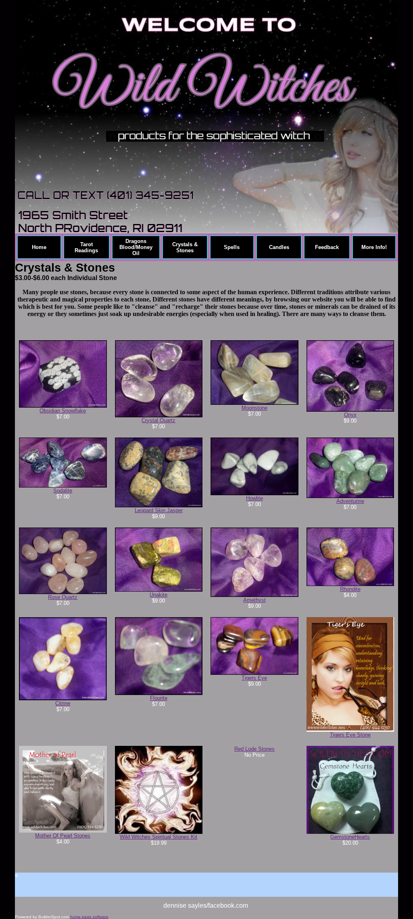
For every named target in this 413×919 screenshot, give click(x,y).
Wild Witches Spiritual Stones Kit (158, 837)
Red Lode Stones (254, 749)
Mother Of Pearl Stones (62, 836)
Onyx (350, 415)
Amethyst (254, 600)
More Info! (374, 247)
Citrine (62, 703)
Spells (232, 247)
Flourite (158, 698)
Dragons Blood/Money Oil (135, 247)
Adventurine (350, 501)
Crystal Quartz (158, 420)
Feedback (327, 247)
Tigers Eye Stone (350, 735)
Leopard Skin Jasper (159, 510)
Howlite (254, 498)
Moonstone (254, 408)
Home (39, 247)
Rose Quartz (62, 597)
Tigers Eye (254, 678)
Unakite (158, 595)
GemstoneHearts (350, 837)
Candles (279, 247)
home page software (89, 917)
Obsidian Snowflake (63, 411)
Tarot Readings (86, 247)
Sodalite (62, 491)
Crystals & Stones (185, 247)
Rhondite (350, 589)
